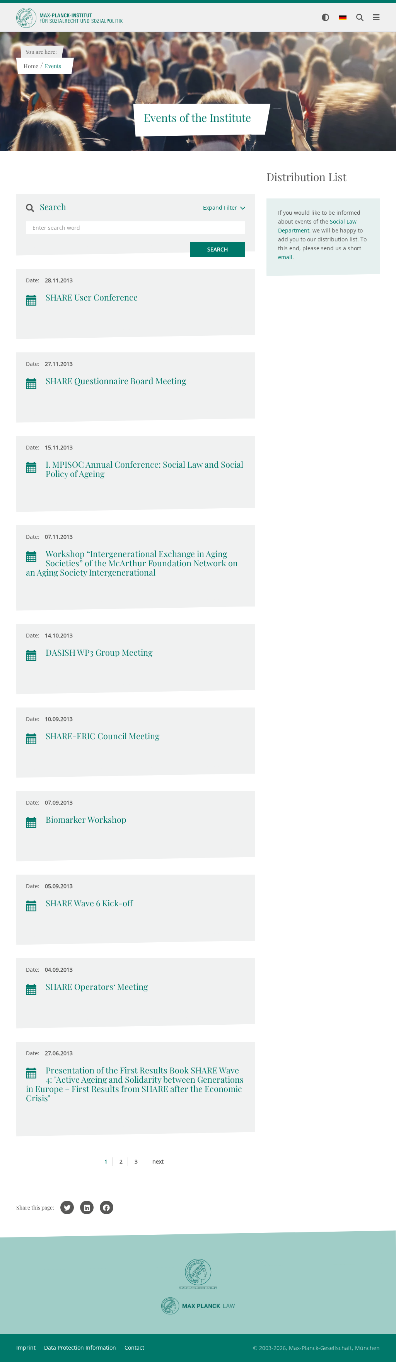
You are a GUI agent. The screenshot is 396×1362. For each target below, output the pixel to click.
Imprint (26, 1347)
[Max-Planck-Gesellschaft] (198, 1274)
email (285, 257)
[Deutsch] (342, 18)
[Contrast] (325, 18)
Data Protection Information (80, 1347)
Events (52, 66)
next (158, 1161)
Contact (134, 1347)
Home (30, 66)
